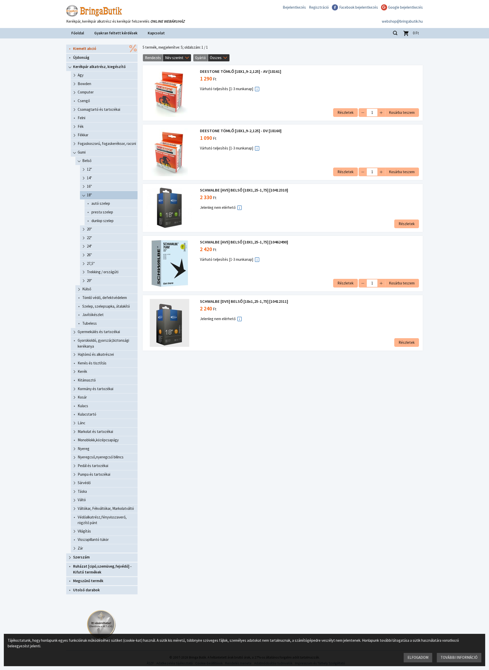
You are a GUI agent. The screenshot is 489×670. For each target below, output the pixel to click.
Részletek (345, 112)
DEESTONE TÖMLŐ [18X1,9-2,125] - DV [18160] (240, 130)
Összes (216, 57)
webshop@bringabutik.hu (402, 21)
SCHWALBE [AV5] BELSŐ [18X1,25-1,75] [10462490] (244, 242)
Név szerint (174, 57)
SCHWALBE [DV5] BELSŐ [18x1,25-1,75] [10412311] (244, 301)
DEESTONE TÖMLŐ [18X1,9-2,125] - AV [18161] (240, 71)
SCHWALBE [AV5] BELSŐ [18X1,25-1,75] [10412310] (244, 190)
